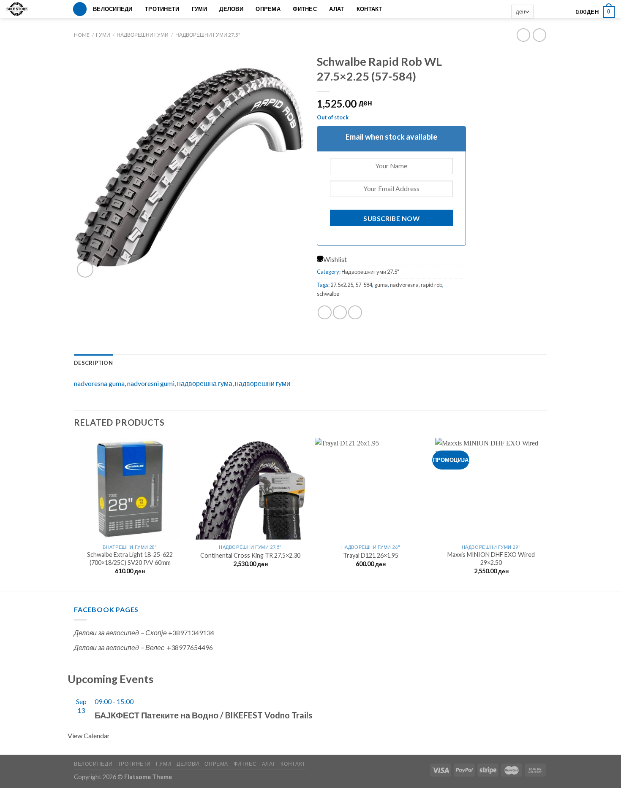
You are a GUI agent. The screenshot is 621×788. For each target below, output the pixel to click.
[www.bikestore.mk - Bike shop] (20, 9)
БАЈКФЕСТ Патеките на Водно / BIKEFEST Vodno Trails (203, 715)
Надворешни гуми (143, 35)
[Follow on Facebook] (541, 12)
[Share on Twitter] (340, 312)
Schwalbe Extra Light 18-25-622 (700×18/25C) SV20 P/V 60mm (130, 558)
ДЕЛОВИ (231, 8)
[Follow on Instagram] (552, 12)
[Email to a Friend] (355, 312)
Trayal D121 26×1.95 (370, 555)
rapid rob (431, 284)
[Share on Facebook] (325, 312)
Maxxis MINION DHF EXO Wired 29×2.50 (491, 558)
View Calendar (89, 735)
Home (82, 35)
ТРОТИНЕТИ (162, 8)
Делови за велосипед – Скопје (120, 633)
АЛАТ (336, 8)
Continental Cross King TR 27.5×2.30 (250, 555)
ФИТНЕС (305, 8)
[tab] (93, 362)
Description (93, 362)
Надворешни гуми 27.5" (207, 35)
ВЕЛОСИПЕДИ (113, 8)
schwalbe (328, 293)
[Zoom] (85, 269)
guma (381, 284)
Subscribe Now (391, 218)
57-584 (363, 284)
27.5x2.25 (341, 284)
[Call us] (564, 12)
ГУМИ (199, 8)
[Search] (80, 9)
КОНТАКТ (369, 8)
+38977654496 (190, 647)
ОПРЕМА (268, 8)
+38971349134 (191, 633)
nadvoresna (404, 284)
